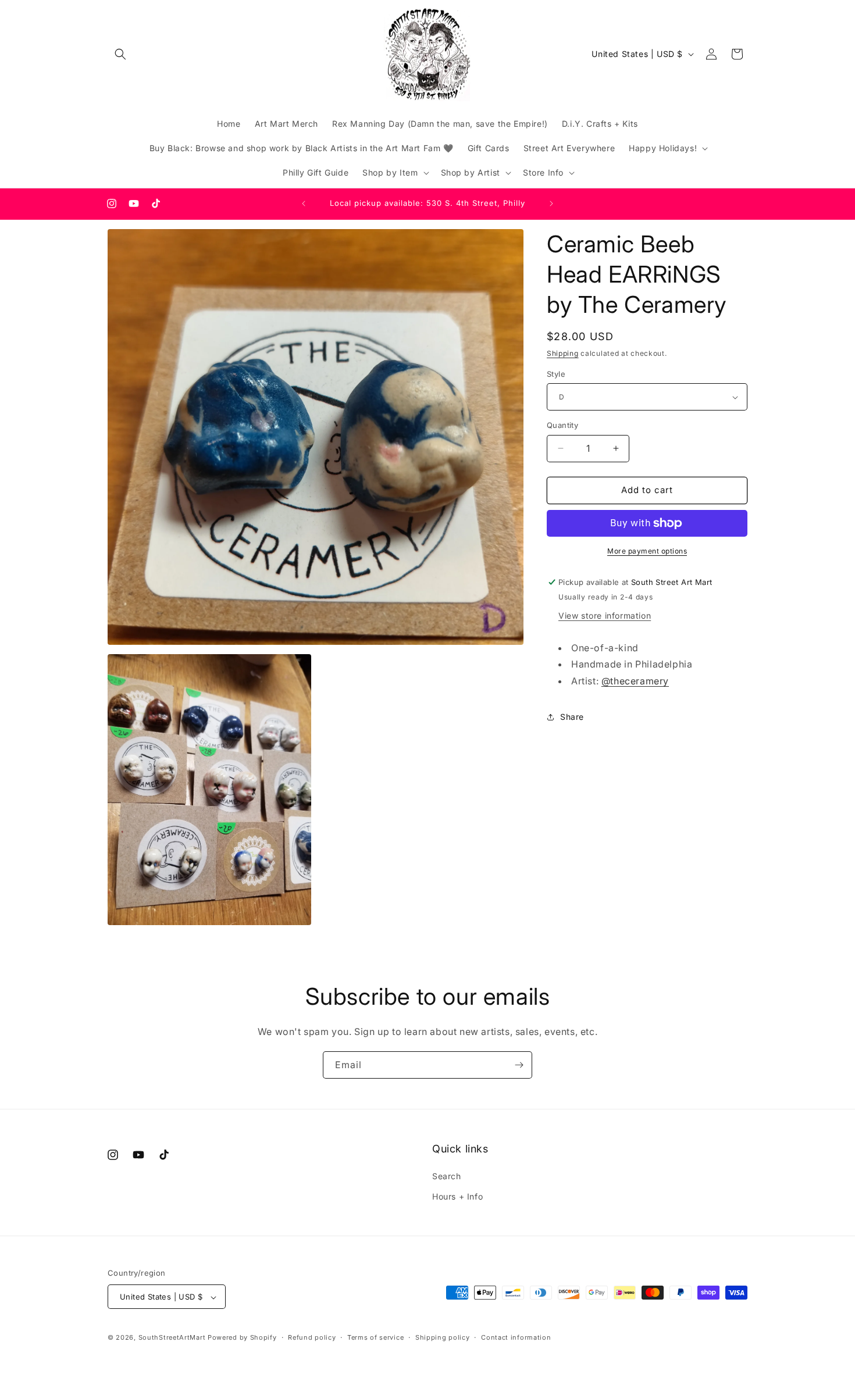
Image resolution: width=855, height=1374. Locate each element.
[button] (120, 54)
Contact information (516, 1337)
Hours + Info (457, 1196)
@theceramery (635, 681)
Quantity (562, 425)
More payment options (647, 551)
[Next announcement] (551, 203)
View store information (604, 615)
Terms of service (375, 1337)
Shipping (563, 353)
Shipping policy (442, 1337)
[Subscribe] (519, 1065)
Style (556, 374)
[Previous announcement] (303, 203)
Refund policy (312, 1337)
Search (446, 1176)
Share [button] (572, 717)
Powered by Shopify (242, 1338)
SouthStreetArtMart (172, 1338)
